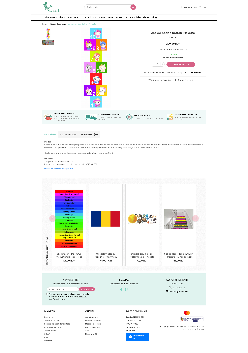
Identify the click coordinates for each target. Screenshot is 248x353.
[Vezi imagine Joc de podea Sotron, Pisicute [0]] (48, 34)
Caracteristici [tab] (68, 134)
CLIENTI (89, 311)
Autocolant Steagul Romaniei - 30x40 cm (106, 255)
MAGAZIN (49, 311)
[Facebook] (121, 289)
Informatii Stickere (52, 327)
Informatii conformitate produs (58, 168)
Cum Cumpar (91, 317)
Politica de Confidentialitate (57, 323)
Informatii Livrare (93, 320)
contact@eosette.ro (178, 291)
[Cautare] (133, 7)
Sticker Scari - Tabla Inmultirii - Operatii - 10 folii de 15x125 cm (178, 255)
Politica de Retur (92, 327)
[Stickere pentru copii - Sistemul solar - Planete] (142, 219)
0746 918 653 (179, 287)
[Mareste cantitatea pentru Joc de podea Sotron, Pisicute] (162, 64)
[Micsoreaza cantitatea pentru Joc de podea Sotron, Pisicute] (153, 64)
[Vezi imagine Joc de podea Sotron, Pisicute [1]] (48, 42)
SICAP (110, 17)
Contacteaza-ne (138, 336)
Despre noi (49, 317)
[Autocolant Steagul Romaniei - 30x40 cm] (105, 219)
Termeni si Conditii (52, 320)
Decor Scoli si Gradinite (137, 17)
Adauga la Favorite (161, 80)
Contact (48, 340)
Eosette (173, 37)
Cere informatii (185, 80)
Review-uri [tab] (89, 134)
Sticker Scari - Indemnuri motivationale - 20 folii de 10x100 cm (69, 255)
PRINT (119, 17)
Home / (45, 24)
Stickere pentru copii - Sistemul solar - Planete (142, 255)
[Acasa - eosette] (56, 7)
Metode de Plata (93, 323)
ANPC (87, 330)
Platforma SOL (91, 334)
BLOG (46, 337)
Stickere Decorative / (59, 24)
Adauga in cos (181, 64)
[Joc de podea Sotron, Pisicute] (96, 67)
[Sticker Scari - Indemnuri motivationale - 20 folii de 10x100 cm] (69, 219)
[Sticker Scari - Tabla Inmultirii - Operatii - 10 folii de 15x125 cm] (178, 219)
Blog (154, 17)
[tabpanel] (96, 67)
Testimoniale (50, 330)
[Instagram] (126, 289)
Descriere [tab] (50, 134)
